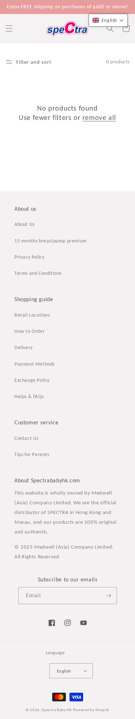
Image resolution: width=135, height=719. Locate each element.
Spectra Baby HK (57, 709)
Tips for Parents (31, 454)
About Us (24, 224)
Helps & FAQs (29, 396)
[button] (9, 28)
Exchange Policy (32, 380)
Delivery (23, 347)
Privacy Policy (29, 257)
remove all (99, 117)
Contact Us (26, 438)
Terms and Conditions (38, 273)
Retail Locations (32, 315)
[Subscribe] (109, 595)
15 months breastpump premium (50, 241)
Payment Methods (34, 364)
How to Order (29, 331)
